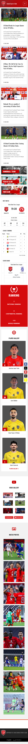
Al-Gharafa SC (12, 236)
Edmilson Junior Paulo (14, 368)
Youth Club (8, 181)
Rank (3, 233)
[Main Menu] (24, 3)
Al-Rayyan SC (12, 239)
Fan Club (6, 191)
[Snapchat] (25, 379)
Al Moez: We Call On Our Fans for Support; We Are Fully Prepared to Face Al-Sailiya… (13, 66)
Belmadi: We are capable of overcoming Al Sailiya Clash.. (12, 105)
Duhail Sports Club (12, 4)
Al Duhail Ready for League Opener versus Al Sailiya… (14, 26)
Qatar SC (11, 251)
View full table (22, 255)
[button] (14, 468)
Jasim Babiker (14, 401)
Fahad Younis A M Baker (14, 433)
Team (8, 233)
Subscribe (19, 517)
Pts (24, 233)
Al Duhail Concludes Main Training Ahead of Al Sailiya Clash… (14, 144)
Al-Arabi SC (21, 213)
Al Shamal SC (12, 242)
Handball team (9, 171)
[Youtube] (25, 372)
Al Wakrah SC (12, 245)
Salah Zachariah (14, 465)
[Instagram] (25, 376)
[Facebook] (25, 364)
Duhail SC (6, 213)
